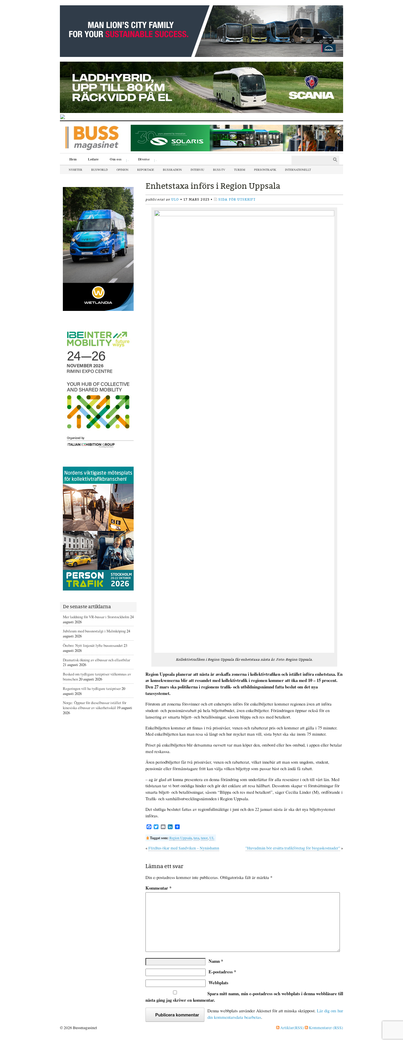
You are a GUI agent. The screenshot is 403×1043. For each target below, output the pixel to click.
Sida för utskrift (236, 199)
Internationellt (298, 170)
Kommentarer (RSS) (325, 1027)
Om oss (114, 160)
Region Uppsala (180, 837)
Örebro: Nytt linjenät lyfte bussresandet (93, 645)
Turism (239, 170)
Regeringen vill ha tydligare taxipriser (92, 688)
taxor (204, 837)
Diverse (142, 160)
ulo (175, 199)
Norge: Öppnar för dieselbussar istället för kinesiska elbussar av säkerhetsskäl (94, 705)
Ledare (93, 159)
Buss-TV (219, 170)
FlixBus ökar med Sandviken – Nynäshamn (183, 848)
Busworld (99, 170)
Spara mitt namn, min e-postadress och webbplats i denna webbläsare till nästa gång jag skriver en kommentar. (244, 996)
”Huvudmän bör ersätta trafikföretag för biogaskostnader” (292, 848)
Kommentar (158, 888)
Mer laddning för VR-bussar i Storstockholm (96, 616)
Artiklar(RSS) (291, 1027)
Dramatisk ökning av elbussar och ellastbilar (96, 659)
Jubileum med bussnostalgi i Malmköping (94, 631)
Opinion (122, 170)
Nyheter (75, 170)
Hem (73, 159)
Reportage (145, 170)
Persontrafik (265, 170)
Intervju (197, 170)
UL (211, 837)
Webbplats (218, 982)
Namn (216, 961)
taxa (196, 837)
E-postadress (222, 971)
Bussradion (172, 170)
